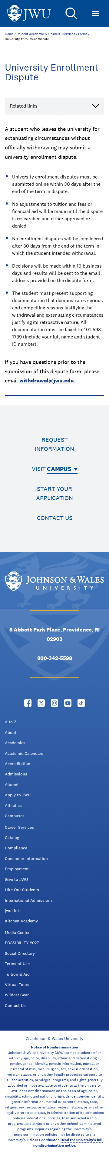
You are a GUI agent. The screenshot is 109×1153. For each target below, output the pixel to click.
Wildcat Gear (17, 995)
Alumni (11, 784)
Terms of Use (17, 963)
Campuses (15, 815)
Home (9, 34)
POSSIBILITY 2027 (22, 942)
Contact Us (15, 1005)
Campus (59, 469)
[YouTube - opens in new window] (68, 703)
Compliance (16, 848)
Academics (15, 742)
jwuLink (12, 910)
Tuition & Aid (17, 974)
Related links (24, 106)
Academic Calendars (24, 753)
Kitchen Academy (21, 921)
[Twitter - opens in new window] (41, 703)
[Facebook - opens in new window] (28, 703)
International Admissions (29, 900)
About (10, 732)
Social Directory (20, 953)
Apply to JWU (18, 795)
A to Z (10, 722)
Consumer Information (26, 858)
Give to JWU (16, 879)
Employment (17, 868)
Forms (82, 34)
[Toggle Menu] (95, 13)
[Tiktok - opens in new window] (81, 703)
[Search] (71, 13)
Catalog (12, 837)
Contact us (54, 518)
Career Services (19, 827)
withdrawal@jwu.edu (46, 380)
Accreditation (17, 763)
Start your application (54, 493)
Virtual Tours (17, 984)
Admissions (16, 774)
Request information (54, 444)
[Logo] (29, 13)
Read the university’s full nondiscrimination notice (68, 1143)
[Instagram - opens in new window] (54, 703)
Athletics (13, 805)
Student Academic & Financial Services (46, 34)
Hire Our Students (22, 889)
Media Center (17, 932)
